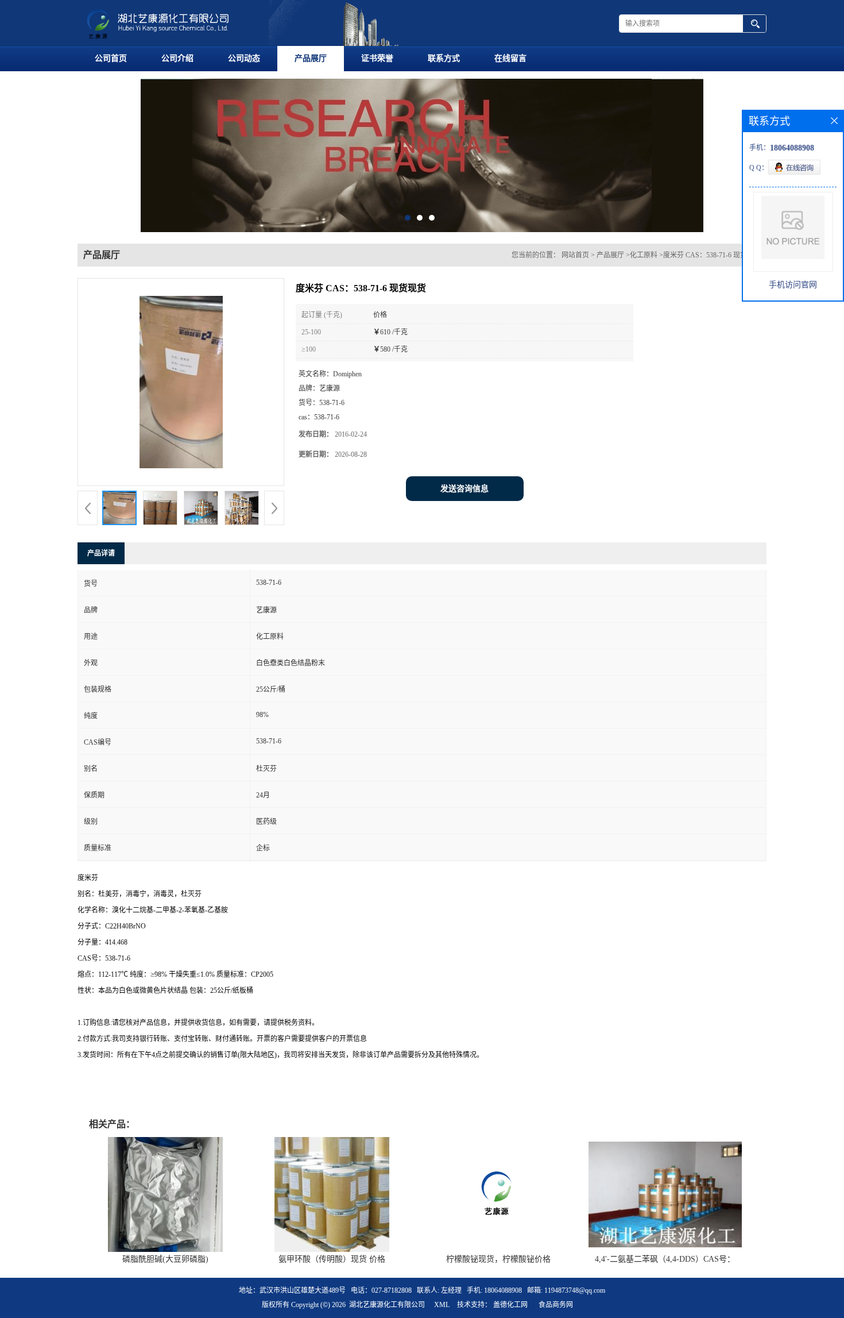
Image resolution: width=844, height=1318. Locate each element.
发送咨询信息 (464, 488)
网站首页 (575, 255)
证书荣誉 (377, 58)
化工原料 (643, 255)
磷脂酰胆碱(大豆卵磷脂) (165, 1259)
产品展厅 (311, 58)
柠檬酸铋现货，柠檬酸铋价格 (498, 1259)
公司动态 (244, 58)
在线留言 (510, 58)
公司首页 (111, 58)
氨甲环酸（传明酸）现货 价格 (331, 1259)
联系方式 (444, 58)
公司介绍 (177, 58)
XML (442, 1305)
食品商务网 (556, 1305)
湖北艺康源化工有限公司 (387, 1305)
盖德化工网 (510, 1305)
